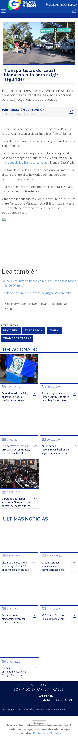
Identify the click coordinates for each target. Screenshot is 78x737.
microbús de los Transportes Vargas (25, 162)
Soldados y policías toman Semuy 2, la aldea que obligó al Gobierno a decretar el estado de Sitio (55, 400)
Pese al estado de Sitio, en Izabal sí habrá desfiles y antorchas (15, 397)
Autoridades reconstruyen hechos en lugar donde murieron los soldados (55, 451)
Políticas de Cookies (47, 733)
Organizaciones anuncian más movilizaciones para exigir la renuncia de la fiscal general (54, 570)
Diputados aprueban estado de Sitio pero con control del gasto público (16, 502)
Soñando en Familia (31, 689)
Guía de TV (24, 684)
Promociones (49, 684)
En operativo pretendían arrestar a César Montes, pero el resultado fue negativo (16, 451)
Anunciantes (48, 696)
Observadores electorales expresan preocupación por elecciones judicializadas (16, 621)
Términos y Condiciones (57, 700)
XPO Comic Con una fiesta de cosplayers (53, 617)
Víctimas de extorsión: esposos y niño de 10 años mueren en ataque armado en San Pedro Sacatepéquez (15, 570)
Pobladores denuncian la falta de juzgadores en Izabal (37, 293)
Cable (58, 689)
